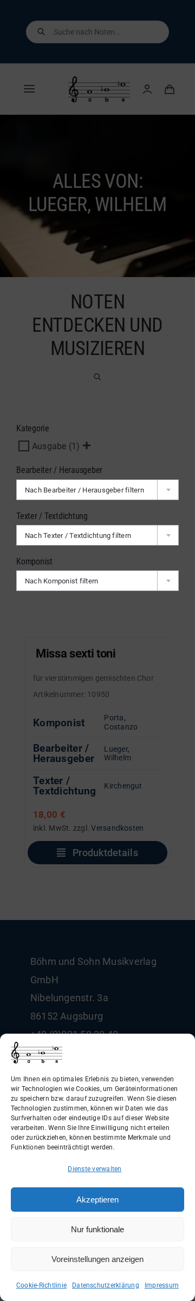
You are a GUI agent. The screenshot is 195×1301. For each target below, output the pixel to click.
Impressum (162, 1285)
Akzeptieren (97, 1199)
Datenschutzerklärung (105, 1285)
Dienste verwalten (94, 1169)
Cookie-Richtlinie (41, 1285)
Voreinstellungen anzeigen (97, 1259)
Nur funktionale (97, 1229)
